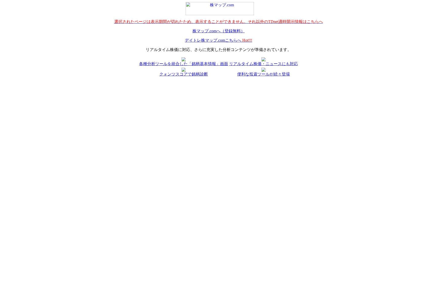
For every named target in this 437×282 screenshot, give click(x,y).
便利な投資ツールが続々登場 (263, 74)
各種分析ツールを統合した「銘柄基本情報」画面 (183, 64)
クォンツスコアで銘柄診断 (183, 74)
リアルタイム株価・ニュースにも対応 (263, 64)
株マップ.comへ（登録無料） (218, 31)
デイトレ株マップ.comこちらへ (218, 40)
